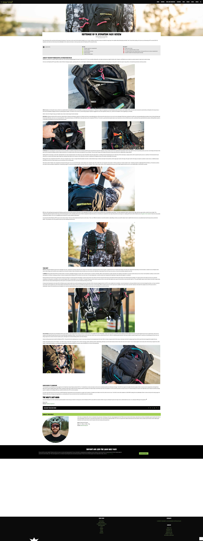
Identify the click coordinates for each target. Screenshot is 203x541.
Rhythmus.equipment (50, 403)
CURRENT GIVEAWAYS (161, 521)
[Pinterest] (156, 408)
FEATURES (101, 521)
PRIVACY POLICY (169, 533)
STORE (101, 531)
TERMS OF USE (169, 532)
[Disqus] (101, 472)
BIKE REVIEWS (101, 522)
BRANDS (101, 532)
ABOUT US (169, 527)
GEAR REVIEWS (101, 525)
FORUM (101, 528)
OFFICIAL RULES (177, 521)
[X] (151, 408)
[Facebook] (149, 408)
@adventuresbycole (84, 425)
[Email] (158, 408)
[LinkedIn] (154, 408)
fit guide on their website (146, 213)
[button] (200, 1)
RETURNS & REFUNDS (169, 535)
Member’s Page (110, 453)
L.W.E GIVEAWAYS (170, 521)
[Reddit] (152, 408)
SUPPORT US (169, 529)
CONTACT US (169, 530)
